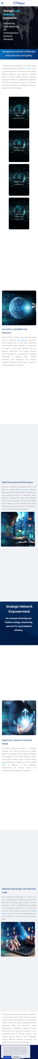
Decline (16, 1057)
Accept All (7, 1057)
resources (24, 490)
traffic (4, 765)
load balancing (22, 340)
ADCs (28, 68)
